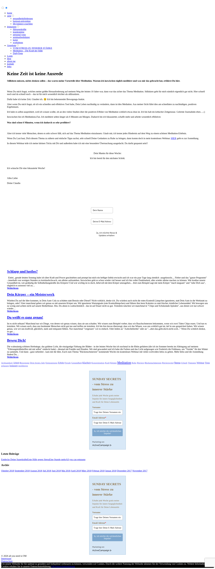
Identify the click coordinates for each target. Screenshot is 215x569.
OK (53, 566)
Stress (177, 362)
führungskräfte (19, 29)
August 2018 (36, 471)
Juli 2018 (47, 471)
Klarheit (86, 362)
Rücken (140, 363)
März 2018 (86, 471)
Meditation (124, 362)
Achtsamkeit (7, 363)
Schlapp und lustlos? (22, 271)
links (9, 66)
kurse (15, 40)
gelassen (5, 366)
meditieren (23, 366)
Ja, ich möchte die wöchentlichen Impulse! (107, 432)
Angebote (11, 45)
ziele (9, 16)
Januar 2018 (110, 471)
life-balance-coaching (23, 24)
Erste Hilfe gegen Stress (38, 459)
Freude (67, 363)
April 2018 (76, 471)
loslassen (14, 365)
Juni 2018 (56, 471)
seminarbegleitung (21, 37)
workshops (18, 42)
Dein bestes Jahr (37, 363)
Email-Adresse (99, 418)
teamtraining (18, 32)
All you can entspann (75, 459)
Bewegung (24, 363)
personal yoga (19, 34)
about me (11, 61)
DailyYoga (18, 53)
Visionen (192, 363)
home (9, 13)
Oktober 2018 (7, 471)
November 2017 (139, 471)
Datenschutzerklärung (65, 566)
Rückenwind (168, 363)
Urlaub (184, 363)
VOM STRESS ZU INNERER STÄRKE (32, 48)
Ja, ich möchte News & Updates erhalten (106, 234)
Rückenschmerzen (153, 363)
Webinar (200, 363)
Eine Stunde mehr (57, 459)
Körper (113, 363)
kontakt (10, 64)
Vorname (96, 407)
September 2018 (22, 471)
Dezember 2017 (124, 471)
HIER (173, 138)
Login (10, 56)
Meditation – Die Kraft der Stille (28, 50)
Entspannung (51, 363)
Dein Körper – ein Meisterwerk (30, 294)
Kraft (107, 363)
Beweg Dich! (16, 340)
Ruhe (134, 363)
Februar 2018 (98, 471)
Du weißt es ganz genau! (25, 317)
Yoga (207, 363)
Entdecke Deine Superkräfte (14, 459)
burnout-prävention (22, 21)
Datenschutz (7, 561)
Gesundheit (76, 363)
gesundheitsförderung (23, 18)
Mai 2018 (65, 471)
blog (9, 58)
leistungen (11, 26)
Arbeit (16, 363)
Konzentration (97, 363)
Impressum (6, 558)
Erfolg (61, 363)
